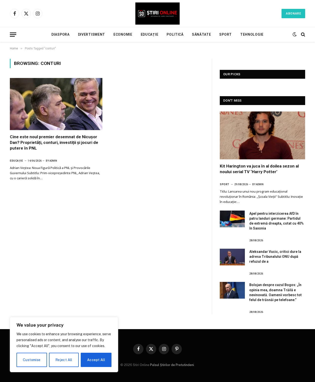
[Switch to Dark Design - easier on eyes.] (294, 34)
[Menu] (13, 34)
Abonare (293, 13)
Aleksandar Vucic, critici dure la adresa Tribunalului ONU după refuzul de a (275, 256)
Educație (149, 34)
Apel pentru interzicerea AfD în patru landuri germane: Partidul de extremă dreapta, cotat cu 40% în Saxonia (276, 221)
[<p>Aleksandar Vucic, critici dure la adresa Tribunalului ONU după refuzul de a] (232, 257)
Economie (122, 34)
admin (53, 160)
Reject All (63, 360)
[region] (64, 344)
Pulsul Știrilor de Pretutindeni (171, 365)
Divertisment (91, 34)
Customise (32, 360)
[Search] (302, 34)
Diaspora (60, 34)
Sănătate (201, 34)
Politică (175, 34)
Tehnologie (252, 34)
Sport (225, 34)
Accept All (96, 360)
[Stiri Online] (157, 13)
